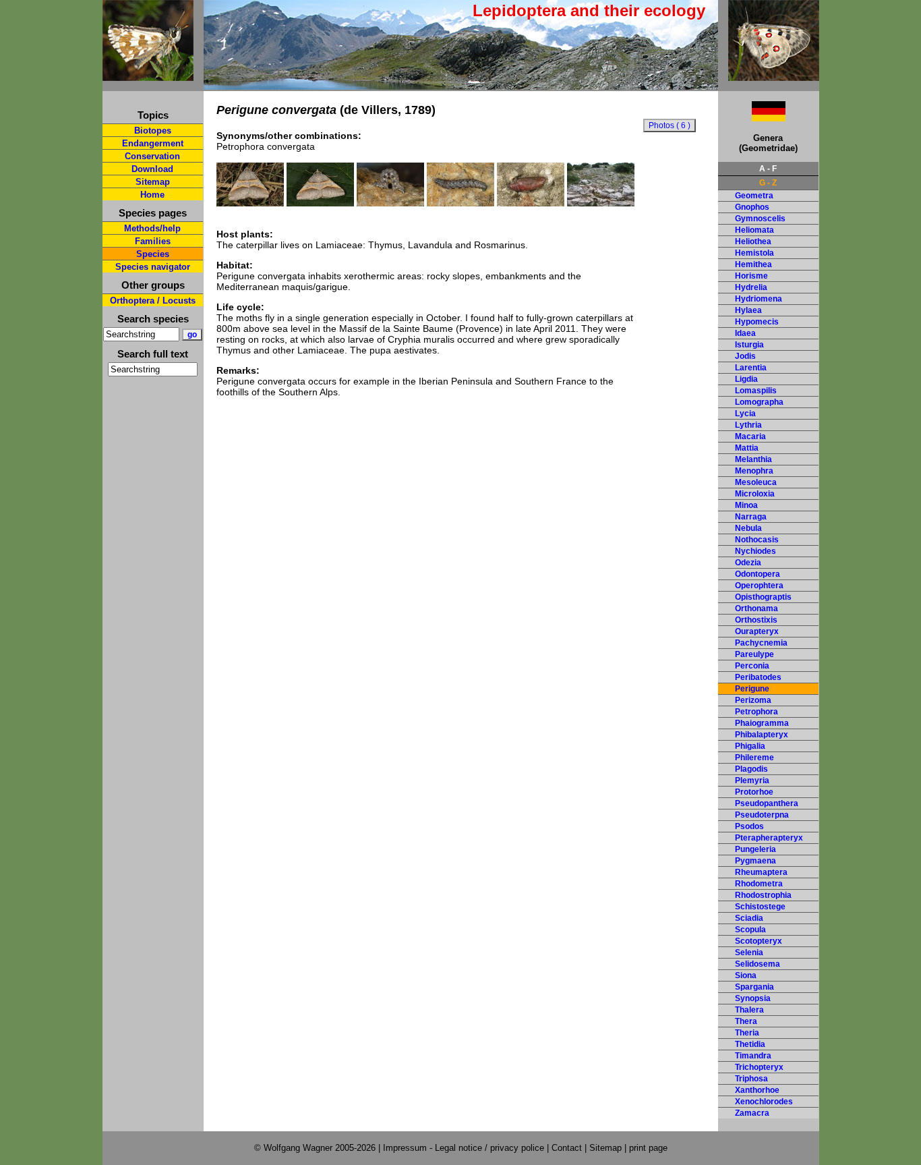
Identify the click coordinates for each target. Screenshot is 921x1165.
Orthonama (756, 608)
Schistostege (760, 906)
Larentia (751, 367)
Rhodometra (759, 883)
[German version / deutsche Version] (751, 117)
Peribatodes (758, 677)
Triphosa (751, 1078)
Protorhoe (754, 792)
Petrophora (756, 711)
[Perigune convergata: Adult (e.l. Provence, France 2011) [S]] (250, 203)
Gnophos (752, 207)
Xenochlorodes (764, 1101)
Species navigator (152, 267)
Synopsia (753, 998)
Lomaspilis (756, 390)
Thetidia (750, 1044)
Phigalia (750, 746)
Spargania (754, 987)
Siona (745, 975)
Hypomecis (757, 321)
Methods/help (152, 228)
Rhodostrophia (763, 895)
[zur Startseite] (148, 75)
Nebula (748, 528)
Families (153, 241)
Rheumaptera (761, 872)
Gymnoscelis (760, 218)
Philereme (754, 757)
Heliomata (754, 230)
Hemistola (754, 253)
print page (648, 1148)
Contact (567, 1148)
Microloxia (755, 494)
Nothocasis (757, 539)
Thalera (749, 1010)
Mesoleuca (756, 482)
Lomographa (759, 402)
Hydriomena (758, 299)
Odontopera (757, 574)
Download (152, 169)
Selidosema (757, 964)
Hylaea (748, 310)
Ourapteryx (757, 631)
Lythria (748, 425)
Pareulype (754, 654)
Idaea (745, 333)
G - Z (768, 183)
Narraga (751, 516)
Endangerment (152, 143)
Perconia (752, 666)
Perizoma (753, 700)
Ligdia (746, 379)
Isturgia (749, 344)
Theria (747, 1033)
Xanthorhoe (757, 1090)
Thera (746, 1021)
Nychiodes (755, 551)
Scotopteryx (758, 941)
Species (152, 254)
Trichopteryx (759, 1067)
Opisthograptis (763, 597)
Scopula (750, 929)
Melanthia (753, 459)
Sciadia (749, 918)
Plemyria (752, 780)
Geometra (754, 195)
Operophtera (759, 585)
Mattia (747, 448)
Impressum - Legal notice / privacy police (465, 1148)
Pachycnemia (761, 643)
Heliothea (753, 241)
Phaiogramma (762, 723)
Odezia (748, 562)
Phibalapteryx (761, 734)
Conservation (152, 156)
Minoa (746, 505)
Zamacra (752, 1113)
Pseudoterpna (762, 815)
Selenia (749, 952)
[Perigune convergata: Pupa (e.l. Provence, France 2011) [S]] (530, 203)
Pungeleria (755, 849)
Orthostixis (756, 620)
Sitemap (153, 182)
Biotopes (152, 130)
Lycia (745, 413)
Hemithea (753, 264)
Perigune (752, 688)
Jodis (745, 356)
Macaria (750, 436)
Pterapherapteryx (769, 838)
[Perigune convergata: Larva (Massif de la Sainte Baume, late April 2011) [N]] (390, 203)
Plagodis (751, 769)
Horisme (751, 276)
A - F (768, 168)
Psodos (749, 826)
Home (152, 195)
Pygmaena (755, 860)
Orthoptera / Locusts (153, 300)
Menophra (754, 471)
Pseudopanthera (766, 803)
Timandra (753, 1055)
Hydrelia (751, 287)
